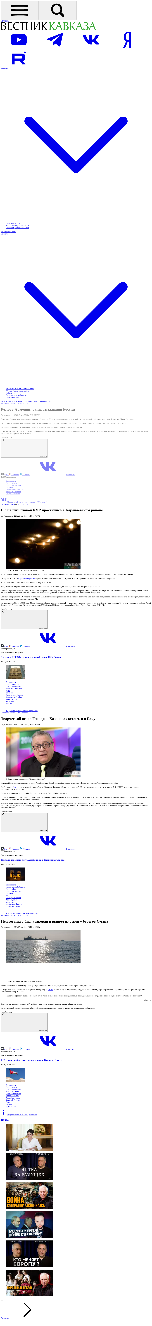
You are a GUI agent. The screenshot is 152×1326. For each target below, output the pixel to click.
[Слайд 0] (2, 1300)
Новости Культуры (13, 891)
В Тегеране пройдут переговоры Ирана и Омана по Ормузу (32, 1060)
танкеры (9, 1104)
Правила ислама (12, 397)
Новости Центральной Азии (17, 228)
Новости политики (13, 686)
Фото (30, 401)
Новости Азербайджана (15, 887)
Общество (10, 487)
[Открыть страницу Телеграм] (55, 48)
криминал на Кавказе (14, 489)
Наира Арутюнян (13, 494)
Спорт (25, 401)
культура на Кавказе (14, 904)
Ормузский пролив (13, 1094)
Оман (8, 1102)
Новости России (12, 684)
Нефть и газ (10, 393)
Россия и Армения (13, 492)
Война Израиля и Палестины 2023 (20, 389)
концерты (10, 902)
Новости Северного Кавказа (17, 225)
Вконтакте (70, 475)
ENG (7, 21)
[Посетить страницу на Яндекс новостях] (127, 48)
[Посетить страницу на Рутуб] (19, 66)
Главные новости (13, 223)
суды (8, 691)
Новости (15, 475)
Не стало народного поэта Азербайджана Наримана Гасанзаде (33, 860)
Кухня (48, 401)
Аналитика (5, 232)
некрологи (10, 701)
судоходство (11, 1106)
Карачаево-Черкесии (26, 578)
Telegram (26, 475)
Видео (35, 401)
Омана (50, 990)
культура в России (13, 906)
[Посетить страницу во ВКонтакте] (91, 48)
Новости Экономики (14, 1091)
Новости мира (11, 483)
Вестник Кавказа (8, 403)
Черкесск (9, 693)
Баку (15, 787)
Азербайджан (11, 900)
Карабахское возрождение (11, 401)
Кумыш (9, 703)
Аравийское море (13, 1098)
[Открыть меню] (19, 10)
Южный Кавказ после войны (17, 391)
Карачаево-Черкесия (14, 689)
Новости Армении (13, 485)
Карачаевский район (14, 697)
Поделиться (42, 456)
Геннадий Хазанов (13, 898)
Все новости (23, 403)
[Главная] (48, 30)
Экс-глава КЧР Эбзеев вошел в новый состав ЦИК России (31, 657)
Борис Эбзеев (11, 699)
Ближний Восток (13, 1100)
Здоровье (42, 401)
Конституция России (14, 695)
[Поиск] (57, 10)
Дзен (6, 475)
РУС (3, 21)
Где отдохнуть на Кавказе (16, 395)
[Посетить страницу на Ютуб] (19, 48)
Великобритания (12, 1096)
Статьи (13, 232)
